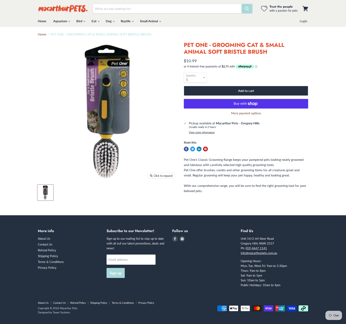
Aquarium (60, 21)
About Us (44, 238)
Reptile (126, 21)
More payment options (246, 113)
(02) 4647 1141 (256, 248)
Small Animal (149, 21)
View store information (202, 132)
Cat (94, 21)
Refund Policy (47, 250)
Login (303, 21)
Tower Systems (61, 312)
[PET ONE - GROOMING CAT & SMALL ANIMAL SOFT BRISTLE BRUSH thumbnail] (45, 192)
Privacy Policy (47, 267)
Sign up (116, 273)
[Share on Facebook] (186, 149)
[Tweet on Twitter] (192, 149)
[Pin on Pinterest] (205, 149)
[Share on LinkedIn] (199, 149)
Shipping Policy (48, 256)
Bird (79, 21)
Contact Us (45, 244)
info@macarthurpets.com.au (259, 253)
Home (42, 21)
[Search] (246, 8)
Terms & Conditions (51, 262)
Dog (109, 21)
